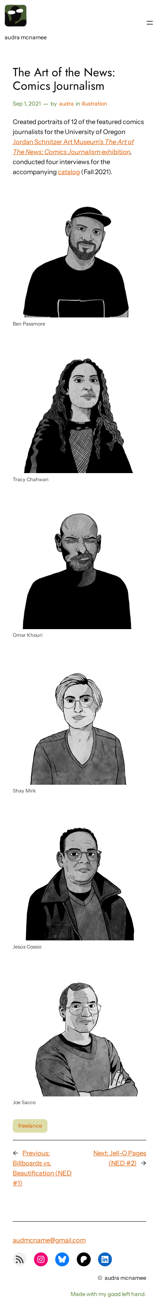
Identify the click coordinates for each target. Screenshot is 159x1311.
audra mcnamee (26, 37)
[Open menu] (149, 22)
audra (66, 103)
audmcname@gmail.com (49, 1240)
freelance (30, 1125)
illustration (94, 103)
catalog (69, 172)
